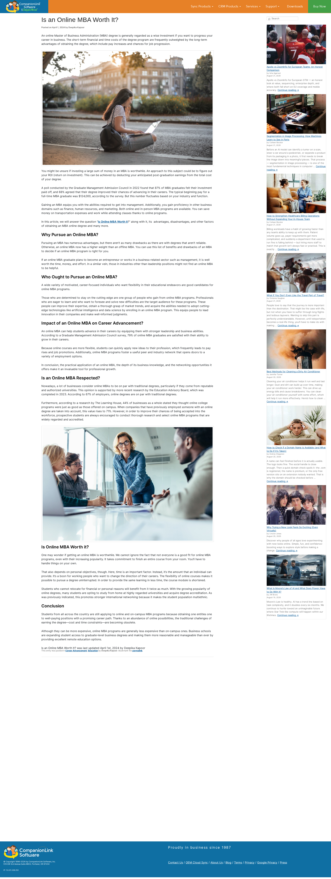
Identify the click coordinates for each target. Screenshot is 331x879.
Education (93, 650)
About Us (216, 862)
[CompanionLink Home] (24, 6)
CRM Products (228, 6)
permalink (137, 650)
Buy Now (319, 6)
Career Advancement (76, 650)
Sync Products (201, 6)
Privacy (249, 862)
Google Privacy (267, 862)
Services (252, 6)
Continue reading (288, 90)
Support (272, 6)
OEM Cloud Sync (197, 862)
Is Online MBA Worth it (113, 221)
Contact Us (175, 862)
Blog (228, 862)
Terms (238, 862)
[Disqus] (127, 704)
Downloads (295, 6)
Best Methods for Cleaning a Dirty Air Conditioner (293, 371)
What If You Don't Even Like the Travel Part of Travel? (295, 295)
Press (283, 862)
